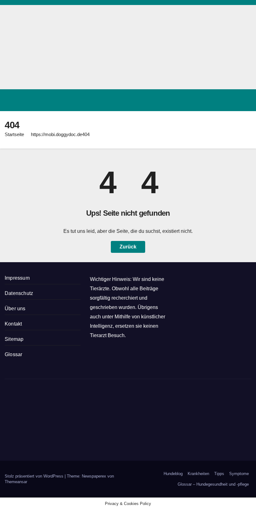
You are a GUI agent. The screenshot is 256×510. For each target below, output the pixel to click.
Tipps (219, 473)
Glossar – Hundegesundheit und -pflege (213, 484)
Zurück (128, 246)
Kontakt (13, 323)
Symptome (239, 473)
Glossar (13, 354)
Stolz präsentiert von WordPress (35, 476)
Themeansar (16, 481)
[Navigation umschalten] (244, 100)
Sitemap (14, 339)
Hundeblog (173, 473)
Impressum (17, 278)
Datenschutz (19, 293)
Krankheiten (198, 473)
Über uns (15, 308)
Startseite (14, 134)
